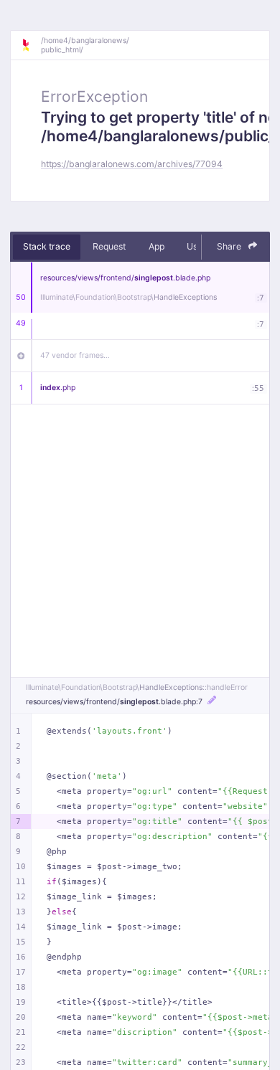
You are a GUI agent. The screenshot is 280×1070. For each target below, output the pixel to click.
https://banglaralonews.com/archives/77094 (132, 163)
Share (230, 246)
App (156, 246)
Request (109, 246)
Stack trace (46, 246)
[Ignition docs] (31, 45)
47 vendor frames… (75, 355)
